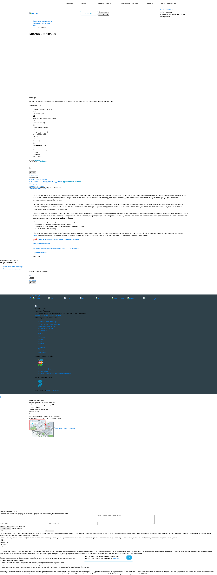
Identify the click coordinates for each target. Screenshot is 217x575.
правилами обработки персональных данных (27, 531)
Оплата (41, 350)
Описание (33, 184)
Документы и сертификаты (39, 188)
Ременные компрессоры (12, 269)
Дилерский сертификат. (41, 244)
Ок (129, 557)
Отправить (49, 531)
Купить (32, 172)
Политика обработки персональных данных (54, 373)
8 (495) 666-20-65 (166, 10)
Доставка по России (36, 186)
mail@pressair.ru (49, 182)
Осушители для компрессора (49, 324)
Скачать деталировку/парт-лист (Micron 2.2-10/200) (58, 239)
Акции (40, 333)
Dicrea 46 (32, 280)
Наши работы (43, 371)
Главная (36, 19)
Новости (41, 341)
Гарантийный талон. (40, 253)
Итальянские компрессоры (13, 267)
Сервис (84, 3)
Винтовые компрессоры (41, 23)
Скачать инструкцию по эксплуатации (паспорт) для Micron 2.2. (56, 248)
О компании (68, 3)
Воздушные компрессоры (42, 21)
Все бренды (36, 296)
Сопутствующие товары (47, 328)
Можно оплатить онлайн (72, 182)
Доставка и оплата (104, 3)
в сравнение (34, 175)
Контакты (149, 3)
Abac (34, 26)
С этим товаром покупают (39, 179)
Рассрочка (42, 352)
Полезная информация (129, 3)
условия (116, 559)
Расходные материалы (46, 326)
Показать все (103, 14)
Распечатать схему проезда (64, 428)
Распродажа (43, 331)
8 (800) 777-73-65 (35, 182)
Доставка (58, 182)
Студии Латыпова (52, 390)
